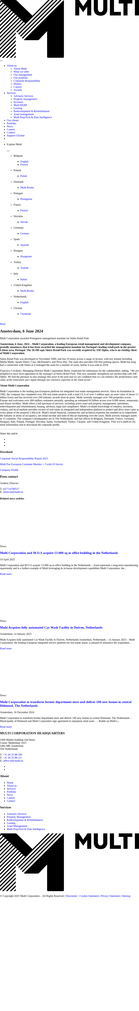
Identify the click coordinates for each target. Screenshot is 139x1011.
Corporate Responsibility (27, 80)
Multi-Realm (27, 187)
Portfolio (11, 123)
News (10, 126)
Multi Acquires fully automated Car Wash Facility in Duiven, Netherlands (51, 627)
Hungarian (26, 256)
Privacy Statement (110, 896)
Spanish (24, 244)
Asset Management (17, 826)
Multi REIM (20, 105)
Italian (23, 279)
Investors (18, 102)
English (24, 161)
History (18, 83)
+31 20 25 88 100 (12, 754)
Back (3, 323)
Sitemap (126, 896)
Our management (23, 74)
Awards (18, 89)
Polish (23, 176)
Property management (25, 99)
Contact (11, 132)
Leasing (18, 108)
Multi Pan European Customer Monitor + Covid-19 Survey (31, 464)
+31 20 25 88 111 (12, 757)
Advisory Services (23, 96)
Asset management (24, 114)
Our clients (12, 120)
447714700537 (11, 488)
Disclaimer (71, 896)
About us (12, 65)
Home (10, 782)
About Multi (20, 68)
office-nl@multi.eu (13, 760)
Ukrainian (25, 313)
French (24, 164)
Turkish (24, 267)
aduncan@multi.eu (13, 491)
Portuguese (26, 199)
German (24, 233)
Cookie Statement (89, 896)
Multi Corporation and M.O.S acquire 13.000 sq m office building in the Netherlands (59, 553)
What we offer (21, 71)
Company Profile (9, 470)
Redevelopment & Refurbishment (31, 111)
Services (11, 93)
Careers (18, 86)
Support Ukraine (16, 135)
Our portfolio (21, 77)
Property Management (19, 816)
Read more (6, 574)
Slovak (24, 222)
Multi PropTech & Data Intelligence (33, 117)
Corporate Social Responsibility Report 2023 (24, 458)
